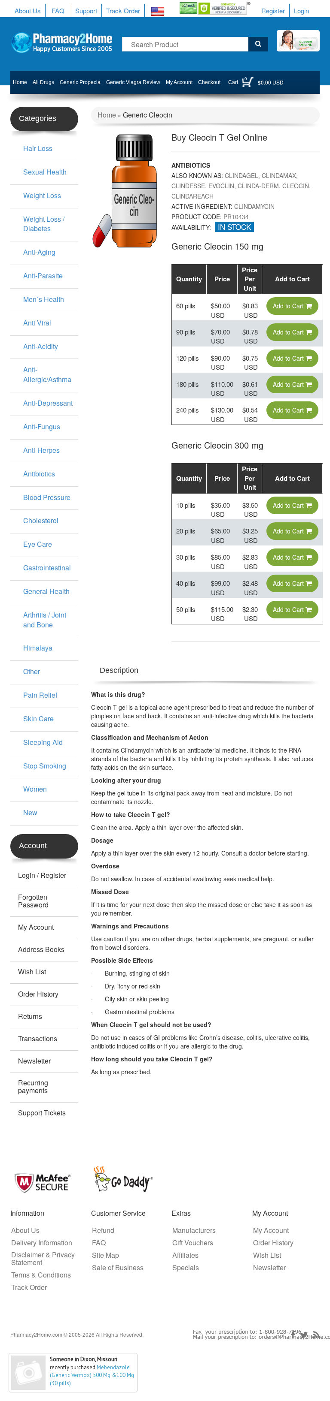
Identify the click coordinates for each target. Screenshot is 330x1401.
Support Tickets (42, 1113)
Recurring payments (33, 1086)
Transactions (37, 1038)
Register (273, 10)
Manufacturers (194, 1230)
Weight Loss (42, 195)
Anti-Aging (39, 252)
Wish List (32, 972)
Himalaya (37, 648)
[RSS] (316, 1335)
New (30, 812)
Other (31, 671)
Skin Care (38, 718)
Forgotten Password (33, 901)
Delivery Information (41, 1243)
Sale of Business (118, 1267)
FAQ (58, 10)
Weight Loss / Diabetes (43, 224)
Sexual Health (45, 172)
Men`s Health (43, 299)
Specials (185, 1267)
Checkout (209, 82)
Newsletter (34, 1061)
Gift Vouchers (192, 1243)
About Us (28, 10)
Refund (103, 1230)
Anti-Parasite (43, 275)
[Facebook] (292, 1335)
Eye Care (37, 544)
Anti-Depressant (48, 403)
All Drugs (43, 82)
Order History (38, 994)
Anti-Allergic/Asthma (47, 374)
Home (20, 82)
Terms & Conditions (41, 1275)
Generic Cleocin (147, 115)
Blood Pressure (46, 497)
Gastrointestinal (47, 567)
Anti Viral (37, 323)
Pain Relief (40, 695)
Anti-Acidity (40, 346)
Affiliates (185, 1255)
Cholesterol (40, 520)
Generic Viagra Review (133, 82)
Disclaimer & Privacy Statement (43, 1258)
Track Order (123, 10)
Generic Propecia (80, 82)
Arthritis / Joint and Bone (44, 620)
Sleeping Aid (43, 742)
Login (301, 10)
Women (35, 789)
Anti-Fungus (41, 426)
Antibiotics (39, 474)
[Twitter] (304, 1335)
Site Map (105, 1255)
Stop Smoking (44, 766)
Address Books (41, 949)
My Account (179, 82)
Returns (30, 1016)
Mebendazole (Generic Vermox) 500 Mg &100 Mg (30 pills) (92, 1375)
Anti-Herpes (41, 450)
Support (86, 10)
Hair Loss (37, 148)
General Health (46, 591)
